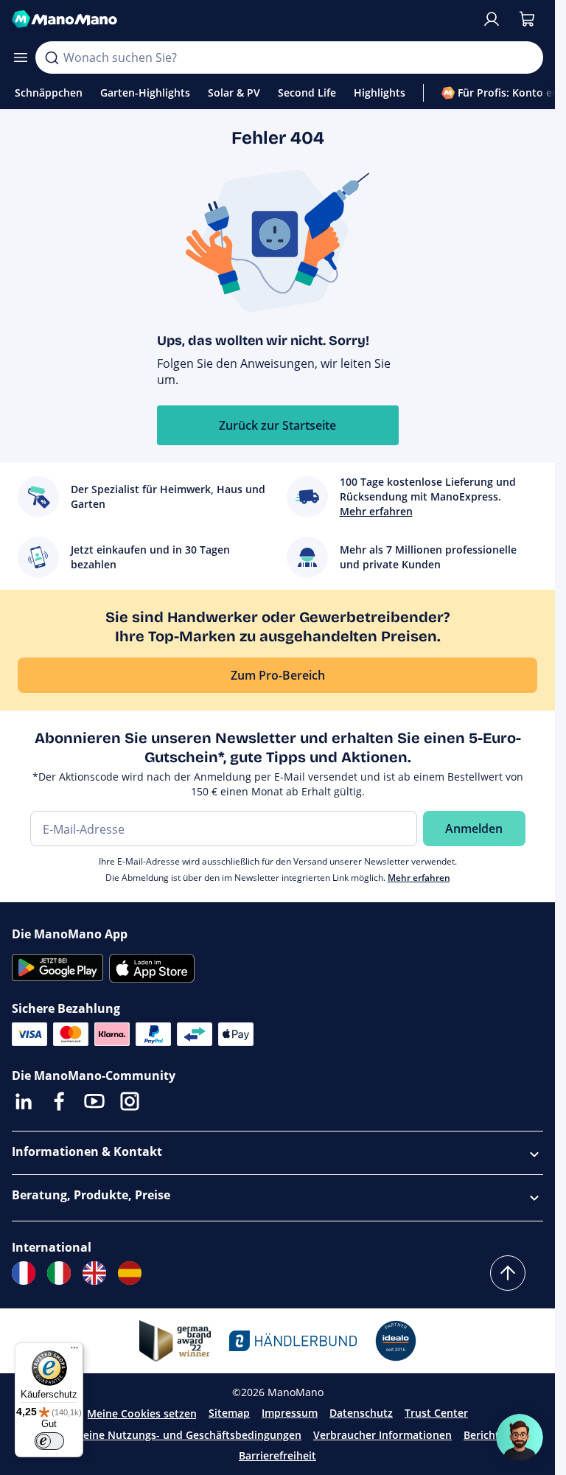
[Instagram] (130, 1101)
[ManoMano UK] (94, 1273)
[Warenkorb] (527, 19)
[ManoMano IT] (59, 1273)
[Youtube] (94, 1101)
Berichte (485, 1435)
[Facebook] (59, 1101)
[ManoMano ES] (130, 1273)
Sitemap (229, 1413)
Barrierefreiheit (277, 1455)
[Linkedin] (23, 1101)
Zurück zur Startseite (277, 425)
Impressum (290, 1413)
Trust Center (436, 1413)
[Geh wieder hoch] (507, 1273)
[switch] (49, 1441)
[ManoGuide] (519, 1437)
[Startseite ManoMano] (240, 19)
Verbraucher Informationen (382, 1435)
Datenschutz (361, 1413)
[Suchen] (51, 57)
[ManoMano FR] (23, 1273)
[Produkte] (20, 57)
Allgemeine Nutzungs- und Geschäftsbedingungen (175, 1435)
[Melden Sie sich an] (491, 19)
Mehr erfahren (419, 877)
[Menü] (74, 1351)
